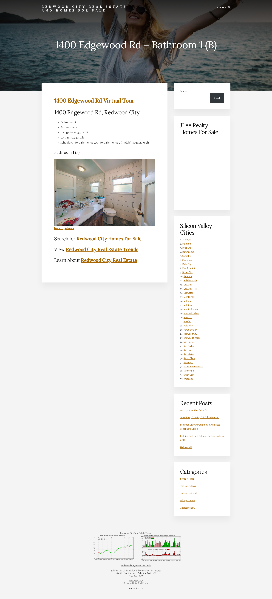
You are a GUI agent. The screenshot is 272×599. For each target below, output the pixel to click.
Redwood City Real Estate (109, 260)
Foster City (187, 272)
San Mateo (189, 354)
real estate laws (188, 486)
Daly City (186, 264)
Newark (188, 317)
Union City (189, 375)
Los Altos (188, 284)
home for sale (187, 479)
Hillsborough (190, 280)
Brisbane (186, 248)
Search (183, 91)
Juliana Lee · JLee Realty (123, 570)
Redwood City (190, 334)
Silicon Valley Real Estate (148, 570)
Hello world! (186, 447)
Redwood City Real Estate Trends (102, 249)
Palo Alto (188, 325)
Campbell (187, 256)
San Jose (188, 350)
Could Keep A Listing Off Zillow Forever (199, 417)
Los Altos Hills (191, 289)
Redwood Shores (192, 338)
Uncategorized (187, 508)
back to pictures (64, 228)
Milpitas (188, 305)
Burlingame (188, 252)
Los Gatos (188, 293)
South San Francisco (193, 366)
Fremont (188, 276)
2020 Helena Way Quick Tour (194, 410)
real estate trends (189, 493)
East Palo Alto (189, 268)
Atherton (186, 239)
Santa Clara (189, 358)
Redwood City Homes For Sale (109, 239)
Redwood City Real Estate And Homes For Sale (84, 8)
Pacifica (187, 321)
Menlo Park (189, 297)
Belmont (186, 243)
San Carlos (189, 346)
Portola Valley (190, 329)
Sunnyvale (189, 370)
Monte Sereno (191, 309)
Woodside (188, 379)
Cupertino (187, 260)
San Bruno (189, 342)
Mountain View (191, 313)
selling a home (187, 500)
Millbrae (188, 301)
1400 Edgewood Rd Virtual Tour (94, 100)
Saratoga (188, 362)
